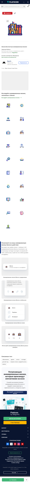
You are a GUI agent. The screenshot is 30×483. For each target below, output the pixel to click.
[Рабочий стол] (21, 132)
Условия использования (15, 456)
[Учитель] (8, 105)
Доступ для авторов (15, 418)
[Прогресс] (8, 186)
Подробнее (14, 52)
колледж (23, 359)
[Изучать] (21, 213)
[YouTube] (22, 444)
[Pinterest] (15, 444)
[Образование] (8, 145)
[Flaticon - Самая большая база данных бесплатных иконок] (13, 2)
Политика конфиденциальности (15, 458)
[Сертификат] (8, 199)
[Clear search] (20, 6)
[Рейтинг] (21, 159)
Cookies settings (15, 462)
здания (12, 359)
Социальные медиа (15, 440)
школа (17, 359)
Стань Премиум (15, 422)
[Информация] (21, 105)
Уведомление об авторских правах (15, 461)
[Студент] (21, 172)
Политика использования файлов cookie (15, 459)
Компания (4, 437)
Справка (4, 434)
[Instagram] (18, 444)
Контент (4, 428)
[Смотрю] (8, 118)
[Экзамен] (8, 132)
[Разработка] (8, 159)
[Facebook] (7, 444)
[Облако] (21, 145)
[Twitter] (11, 444)
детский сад (5, 361)
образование (5, 359)
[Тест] (8, 172)
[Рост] (21, 199)
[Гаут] (8, 226)
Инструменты (5, 431)
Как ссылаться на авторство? (9, 57)
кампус (4, 364)
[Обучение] (21, 118)
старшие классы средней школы (18, 361)
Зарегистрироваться (15, 452)
